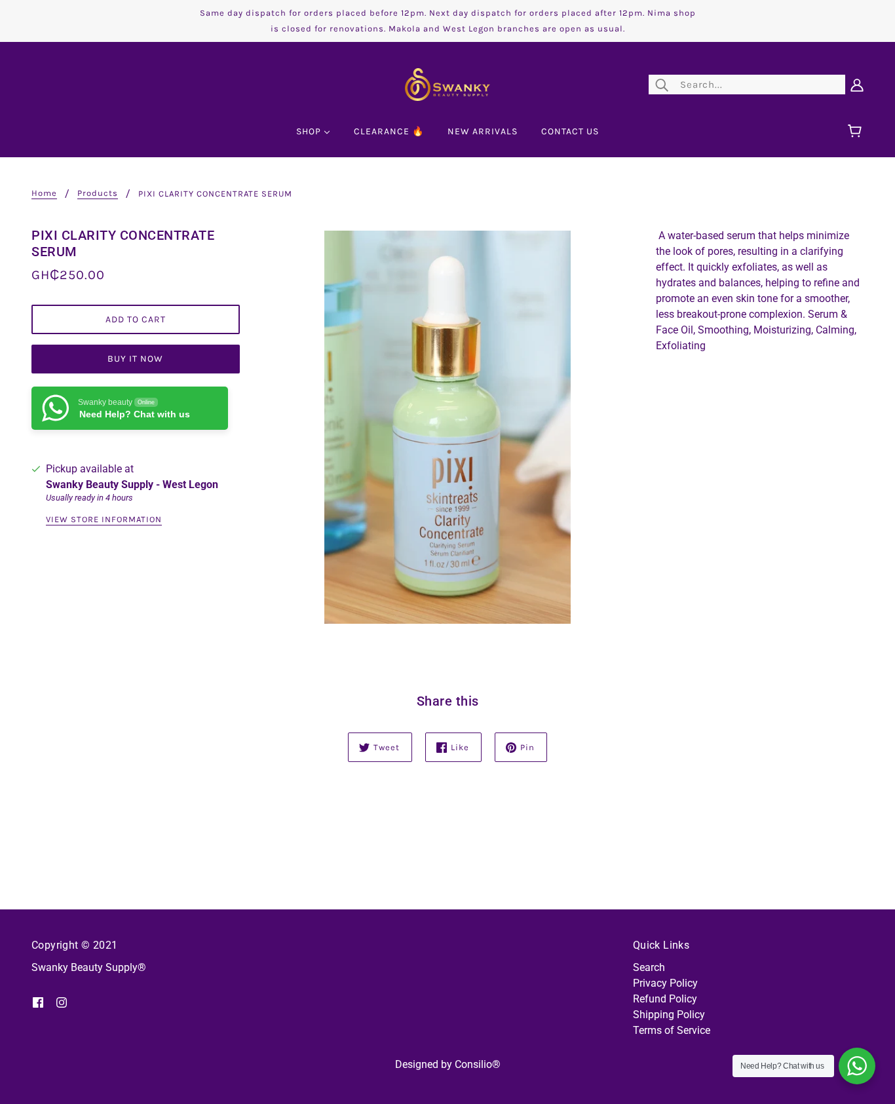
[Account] (857, 84)
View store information (104, 519)
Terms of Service (671, 1030)
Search (649, 967)
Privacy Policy (665, 983)
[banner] (447, 83)
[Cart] (856, 131)
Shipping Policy (669, 1014)
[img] (38, 1002)
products (97, 193)
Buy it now (135, 358)
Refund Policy (665, 999)
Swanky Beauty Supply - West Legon (132, 484)
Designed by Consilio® (448, 1064)
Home (44, 193)
